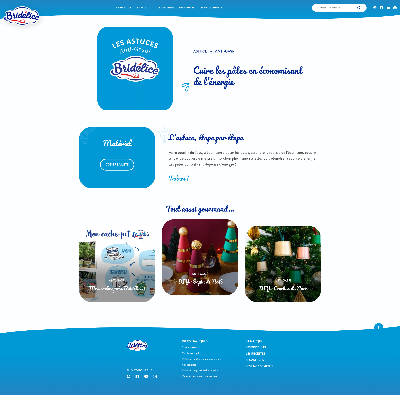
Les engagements (211, 7)
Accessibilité (189, 365)
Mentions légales (191, 353)
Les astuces (187, 7)
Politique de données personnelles (201, 359)
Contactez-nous (191, 347)
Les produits (144, 7)
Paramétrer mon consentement (200, 376)
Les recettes (166, 7)
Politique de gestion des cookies (200, 370)
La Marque (123, 7)
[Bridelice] (14, 9)
